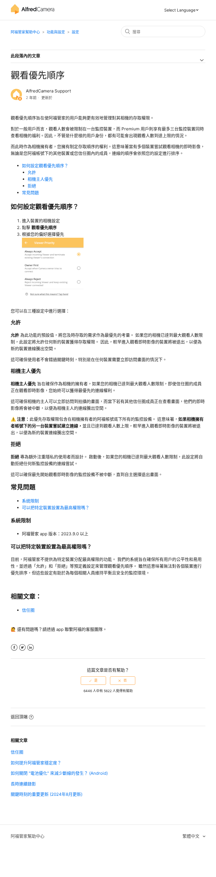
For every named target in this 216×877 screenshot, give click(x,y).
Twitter (22, 647)
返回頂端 (19, 716)
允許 (32, 172)
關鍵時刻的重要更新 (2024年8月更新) (46, 794)
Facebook (14, 647)
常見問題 (30, 192)
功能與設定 (56, 32)
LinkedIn (30, 647)
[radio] (93, 680)
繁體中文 (192, 836)
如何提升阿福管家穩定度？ (36, 762)
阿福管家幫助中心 (25, 32)
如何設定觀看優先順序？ (45, 165)
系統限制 (30, 501)
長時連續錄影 (23, 784)
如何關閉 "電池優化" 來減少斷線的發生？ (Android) (59, 773)
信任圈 (28, 610)
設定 (75, 32)
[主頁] (32, 12)
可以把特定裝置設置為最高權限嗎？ (55, 507)
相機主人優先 (40, 179)
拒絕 (32, 186)
